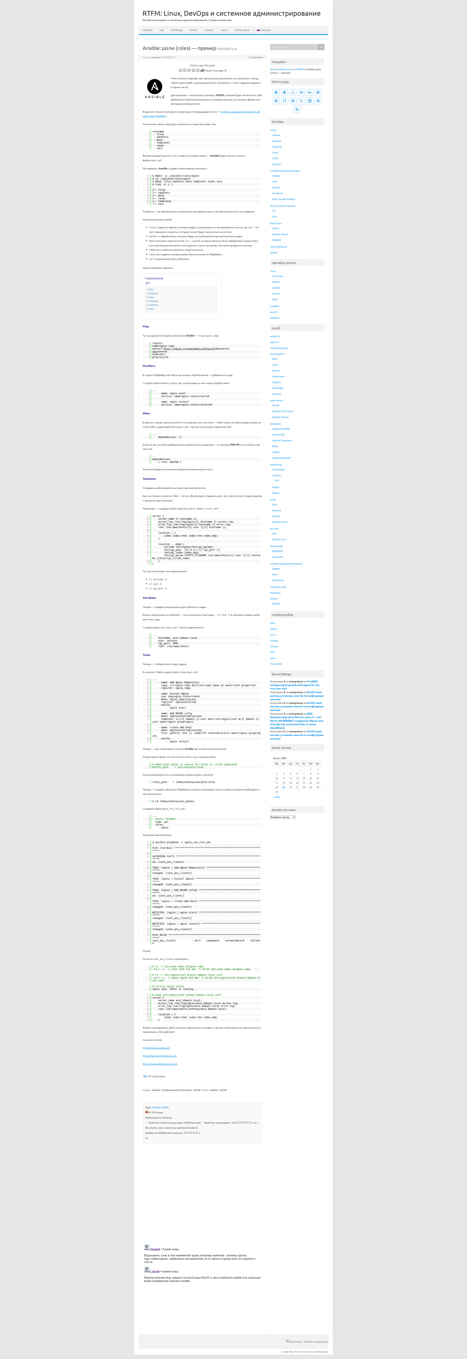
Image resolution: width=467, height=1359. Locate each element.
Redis (275, 446)
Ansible (156, 1090)
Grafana (276, 475)
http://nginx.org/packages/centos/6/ (189, 348)
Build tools (276, 223)
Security (274, 528)
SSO (274, 533)
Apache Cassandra (282, 440)
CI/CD (273, 130)
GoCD (275, 158)
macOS (273, 311)
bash (272, 623)
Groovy (274, 646)
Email (273, 499)
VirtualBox (278, 387)
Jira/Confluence (278, 246)
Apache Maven (280, 234)
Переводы (177, 30)
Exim (274, 504)
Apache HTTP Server (283, 411)
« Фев (276, 797)
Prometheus (278, 469)
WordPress (278, 580)
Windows (275, 317)
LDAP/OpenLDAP (281, 457)
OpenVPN (277, 556)
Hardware (275, 592)
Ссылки (208, 30)
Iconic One (287, 1351)
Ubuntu (276, 293)
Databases (275, 423)
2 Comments (256, 57)
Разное (274, 598)
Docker (276, 370)
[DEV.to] (301, 92)
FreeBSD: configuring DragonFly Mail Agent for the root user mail (295, 685)
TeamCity (277, 146)
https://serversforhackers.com (160, 1055)
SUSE (275, 299)
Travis (275, 152)
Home (273, 69)
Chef (274, 181)
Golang (274, 640)
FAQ (161, 30)
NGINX (196, 1090)
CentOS (276, 287)
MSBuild (276, 239)
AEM (274, 574)
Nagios (276, 486)
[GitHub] (284, 100)
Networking (276, 546)
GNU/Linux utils (278, 586)
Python (273, 628)
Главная (147, 30)
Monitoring (276, 464)
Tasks (151, 308)
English (276, 603)
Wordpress (322, 1351)
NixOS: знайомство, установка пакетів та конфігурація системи (297, 695)
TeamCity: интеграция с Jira (232, 1122)
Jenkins (276, 135)
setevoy (155, 57)
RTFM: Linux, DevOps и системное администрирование (231, 13)
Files (150, 289)
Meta (151, 297)
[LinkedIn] (309, 100)
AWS (274, 358)
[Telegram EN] (284, 92)
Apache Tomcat (280, 416)
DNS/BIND (277, 550)
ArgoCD (276, 164)
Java (272, 658)
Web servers (286, 69)
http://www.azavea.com (156, 1047)
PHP (272, 652)
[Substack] (276, 100)
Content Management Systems (286, 563)
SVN (274, 216)
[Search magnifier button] (321, 47)
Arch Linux (277, 276)
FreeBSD (274, 306)
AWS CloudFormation (283, 199)
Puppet (276, 187)
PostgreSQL (278, 434)
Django (276, 568)
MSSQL (276, 451)
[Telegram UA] (276, 92)
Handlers (153, 293)
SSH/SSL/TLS (279, 539)
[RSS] (297, 109)
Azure (275, 364)
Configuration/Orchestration (176, 1090)
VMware (276, 393)
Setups (273, 252)
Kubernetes (278, 376)
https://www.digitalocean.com (160, 1063)
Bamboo (276, 140)
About (224, 30)
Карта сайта (242, 30)
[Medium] (309, 92)
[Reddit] (318, 100)
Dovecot (276, 510)
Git (273, 210)
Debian (276, 281)
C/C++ (273, 634)
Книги (193, 30)
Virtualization (277, 353)
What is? (274, 342)
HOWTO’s (275, 336)
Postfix (276, 516)
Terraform (277, 193)
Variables (153, 304)
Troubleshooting (279, 348)
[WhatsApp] (293, 92)
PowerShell (276, 663)
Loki (276, 480)
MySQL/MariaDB (281, 428)
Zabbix (275, 492)
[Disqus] (202, 1194)
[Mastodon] (318, 92)
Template (153, 301)
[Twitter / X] (301, 100)
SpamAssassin (279, 521)
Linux (273, 271)
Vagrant (276, 382)
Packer (275, 228)
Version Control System (282, 205)
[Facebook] (293, 100)
